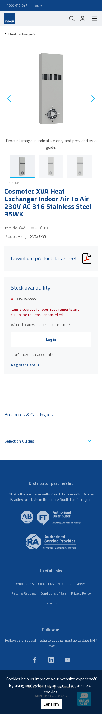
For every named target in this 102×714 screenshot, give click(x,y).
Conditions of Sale (53, 593)
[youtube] (67, 660)
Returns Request (23, 593)
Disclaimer (51, 603)
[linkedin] (51, 660)
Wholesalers (25, 583)
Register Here (23, 365)
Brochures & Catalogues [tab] (28, 414)
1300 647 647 (17, 5)
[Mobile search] (72, 18)
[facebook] (35, 660)
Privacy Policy (81, 593)
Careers (80, 583)
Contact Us (46, 583)
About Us (64, 583)
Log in (51, 339)
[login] (83, 18)
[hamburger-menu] (92, 18)
